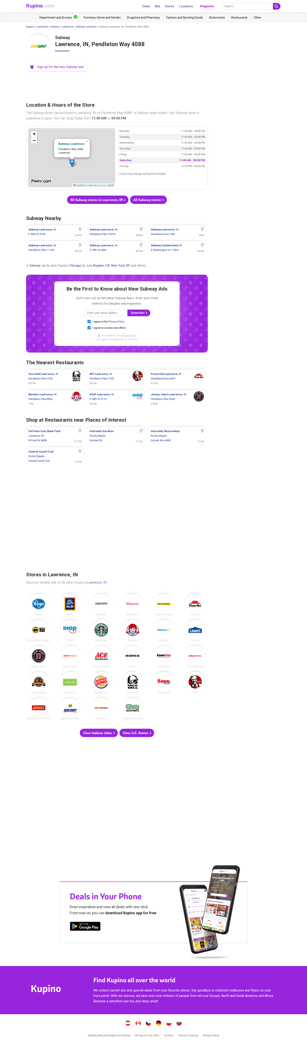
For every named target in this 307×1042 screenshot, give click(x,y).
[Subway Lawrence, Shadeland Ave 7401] (177, 232)
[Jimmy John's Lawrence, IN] (39, 657)
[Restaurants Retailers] (239, 17)
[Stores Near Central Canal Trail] (54, 456)
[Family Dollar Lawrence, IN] (70, 657)
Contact (168, 1035)
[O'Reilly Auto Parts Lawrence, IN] (133, 709)
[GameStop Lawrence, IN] (164, 657)
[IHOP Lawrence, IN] (70, 631)
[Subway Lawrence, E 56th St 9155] (54, 232)
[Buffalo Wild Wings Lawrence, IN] (39, 631)
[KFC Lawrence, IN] (195, 683)
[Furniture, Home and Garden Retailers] (102, 17)
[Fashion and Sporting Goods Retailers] (184, 17)
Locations (186, 6)
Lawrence (67, 26)
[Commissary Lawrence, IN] (39, 683)
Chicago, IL (77, 266)
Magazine (207, 6)
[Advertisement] (117, 85)
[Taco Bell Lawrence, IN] (133, 683)
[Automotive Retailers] (217, 17)
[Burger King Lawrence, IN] (101, 683)
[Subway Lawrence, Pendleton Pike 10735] (116, 232)
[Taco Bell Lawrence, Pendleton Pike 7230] (54, 379)
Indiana (55, 26)
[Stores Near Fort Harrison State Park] (54, 436)
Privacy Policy (116, 321)
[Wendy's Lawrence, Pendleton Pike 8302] (54, 399)
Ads (157, 6)
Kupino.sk (179, 1024)
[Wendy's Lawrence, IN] (133, 631)
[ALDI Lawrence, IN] (70, 605)
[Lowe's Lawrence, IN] (195, 631)
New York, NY (120, 266)
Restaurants (62, 50)
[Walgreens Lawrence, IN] (133, 605)
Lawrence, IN (97, 582)
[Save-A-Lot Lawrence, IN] (164, 683)
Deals (146, 6)
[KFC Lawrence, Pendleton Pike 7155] (116, 379)
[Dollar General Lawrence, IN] (164, 605)
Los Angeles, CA (98, 266)
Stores (169, 6)
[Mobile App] (85, 927)
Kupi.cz (148, 1024)
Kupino (30, 26)
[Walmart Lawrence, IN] (164, 631)
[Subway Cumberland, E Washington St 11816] (177, 247)
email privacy (128, 335)
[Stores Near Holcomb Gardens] (116, 436)
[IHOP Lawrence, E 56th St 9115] (116, 399)
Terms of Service (188, 1035)
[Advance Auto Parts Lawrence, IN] (39, 709)
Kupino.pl (169, 1024)
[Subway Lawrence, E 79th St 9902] (116, 247)
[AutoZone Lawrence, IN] (101, 709)
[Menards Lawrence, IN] (101, 605)
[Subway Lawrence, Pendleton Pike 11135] (54, 247)
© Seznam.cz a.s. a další (100, 185)
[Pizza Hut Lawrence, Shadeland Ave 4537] (177, 379)
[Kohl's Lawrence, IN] (133, 657)
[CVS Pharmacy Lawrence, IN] (195, 657)
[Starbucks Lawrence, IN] (101, 631)
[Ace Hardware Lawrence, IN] (101, 657)
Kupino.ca (138, 1024)
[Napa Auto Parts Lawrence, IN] (70, 709)
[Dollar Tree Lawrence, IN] (70, 683)
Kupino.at (128, 1024)
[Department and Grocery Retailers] (58, 17)
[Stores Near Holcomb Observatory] (177, 436)
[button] (57, 67)
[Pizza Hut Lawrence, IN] (195, 605)
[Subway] (38, 46)
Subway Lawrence (86, 26)
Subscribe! (138, 313)
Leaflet (80, 185)
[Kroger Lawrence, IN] (39, 605)
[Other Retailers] (257, 17)
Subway (34, 266)
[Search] (276, 6)
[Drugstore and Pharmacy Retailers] (143, 17)
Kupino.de (159, 1024)
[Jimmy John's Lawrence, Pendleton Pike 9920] (177, 399)
